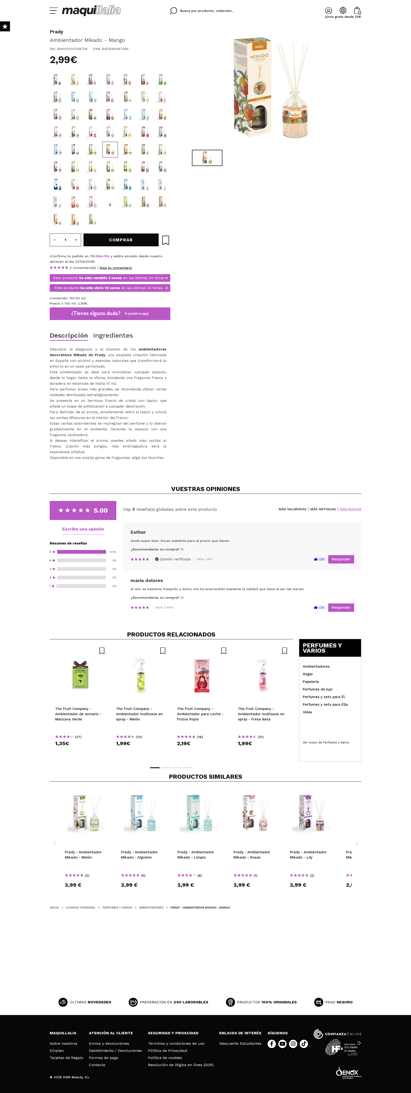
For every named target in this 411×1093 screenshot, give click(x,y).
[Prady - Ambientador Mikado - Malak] (75, 79)
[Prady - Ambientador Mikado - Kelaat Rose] (92, 79)
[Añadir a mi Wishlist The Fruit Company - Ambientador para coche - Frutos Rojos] (202, 650)
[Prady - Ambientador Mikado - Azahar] (92, 149)
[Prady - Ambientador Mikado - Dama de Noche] (110, 166)
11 (91, 256)
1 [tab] (155, 767)
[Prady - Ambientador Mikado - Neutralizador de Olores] (75, 97)
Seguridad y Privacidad (173, 1033)
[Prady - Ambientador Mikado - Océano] (57, 149)
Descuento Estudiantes (240, 1043)
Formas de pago (103, 1058)
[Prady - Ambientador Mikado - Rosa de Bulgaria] (57, 132)
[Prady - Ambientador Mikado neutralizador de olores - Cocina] (57, 201)
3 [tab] (176, 767)
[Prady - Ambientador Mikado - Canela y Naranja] (127, 149)
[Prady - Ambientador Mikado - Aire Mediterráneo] (127, 184)
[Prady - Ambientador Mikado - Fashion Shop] (57, 79)
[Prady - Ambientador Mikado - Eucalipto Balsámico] (162, 79)
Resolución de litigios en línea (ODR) (181, 1065)
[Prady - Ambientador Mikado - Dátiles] (145, 201)
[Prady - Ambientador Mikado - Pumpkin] (75, 219)
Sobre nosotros (63, 1043)
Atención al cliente (111, 1033)
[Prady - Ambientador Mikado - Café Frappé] (57, 219)
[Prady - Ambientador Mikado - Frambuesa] (145, 166)
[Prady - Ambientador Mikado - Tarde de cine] (127, 79)
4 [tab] (187, 767)
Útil (321, 559)
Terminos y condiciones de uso (176, 1043)
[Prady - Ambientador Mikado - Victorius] (92, 166)
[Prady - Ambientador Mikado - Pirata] (92, 97)
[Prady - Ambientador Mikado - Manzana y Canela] (162, 114)
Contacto (97, 1065)
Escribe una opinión (83, 528)
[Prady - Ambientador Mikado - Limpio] (145, 114)
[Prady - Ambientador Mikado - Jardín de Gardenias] (162, 149)
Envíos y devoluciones (109, 1043)
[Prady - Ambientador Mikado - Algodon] (127, 114)
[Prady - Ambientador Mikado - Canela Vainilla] (110, 184)
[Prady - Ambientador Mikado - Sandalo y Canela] (57, 97)
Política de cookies (165, 1058)
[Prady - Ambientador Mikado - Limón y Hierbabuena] (127, 166)
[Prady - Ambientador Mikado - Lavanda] (162, 166)
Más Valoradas (292, 509)
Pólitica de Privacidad (167, 1051)
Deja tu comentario (116, 268)
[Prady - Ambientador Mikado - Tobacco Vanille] (127, 97)
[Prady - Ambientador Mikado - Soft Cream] (110, 97)
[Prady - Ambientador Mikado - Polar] (57, 184)
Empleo (57, 1051)
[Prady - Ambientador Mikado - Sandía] (57, 114)
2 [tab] (166, 767)
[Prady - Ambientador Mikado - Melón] (75, 114)
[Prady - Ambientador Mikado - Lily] (162, 132)
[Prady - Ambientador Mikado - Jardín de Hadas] (145, 79)
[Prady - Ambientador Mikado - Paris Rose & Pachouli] (92, 114)
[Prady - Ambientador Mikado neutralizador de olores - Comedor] (162, 184)
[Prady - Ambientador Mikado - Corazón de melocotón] (75, 201)
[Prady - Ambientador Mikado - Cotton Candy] (92, 132)
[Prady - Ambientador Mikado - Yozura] (92, 201)
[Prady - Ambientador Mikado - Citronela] (75, 166)
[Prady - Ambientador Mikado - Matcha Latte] (92, 219)
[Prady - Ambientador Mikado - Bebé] (145, 97)
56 (98, 256)
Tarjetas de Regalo (66, 1058)
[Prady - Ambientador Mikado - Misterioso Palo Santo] (110, 114)
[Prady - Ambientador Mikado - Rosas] (110, 132)
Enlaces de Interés (240, 1033)
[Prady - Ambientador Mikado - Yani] (110, 79)
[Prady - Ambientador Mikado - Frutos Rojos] (145, 132)
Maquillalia (63, 1033)
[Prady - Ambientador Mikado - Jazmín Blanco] (127, 132)
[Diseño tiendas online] (348, 1072)
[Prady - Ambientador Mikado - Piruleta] (75, 184)
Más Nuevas (350, 509)
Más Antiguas (323, 509)
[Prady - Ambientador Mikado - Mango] (110, 149)
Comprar (80, 751)
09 (106, 256)
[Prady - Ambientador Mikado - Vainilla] (145, 149)
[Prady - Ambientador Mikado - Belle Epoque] (57, 166)
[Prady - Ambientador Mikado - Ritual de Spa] (75, 149)
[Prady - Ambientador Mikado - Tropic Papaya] (75, 132)
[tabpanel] (270, 88)
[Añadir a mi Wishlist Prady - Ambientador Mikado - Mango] (165, 240)
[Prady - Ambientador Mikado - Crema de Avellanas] (162, 201)
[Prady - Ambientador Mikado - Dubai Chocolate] (110, 201)
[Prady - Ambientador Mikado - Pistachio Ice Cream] (127, 201)
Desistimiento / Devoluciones (115, 1051)
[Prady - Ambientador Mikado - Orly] (92, 184)
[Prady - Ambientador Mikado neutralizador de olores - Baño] (145, 184)
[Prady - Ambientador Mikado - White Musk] (162, 97)
